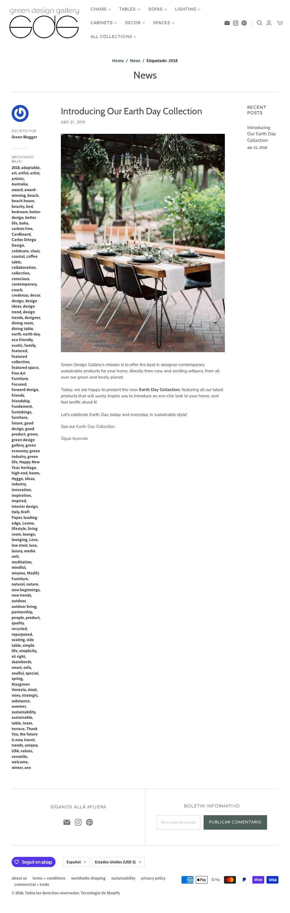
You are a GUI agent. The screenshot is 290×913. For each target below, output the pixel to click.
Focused (19, 384)
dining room (22, 323)
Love (33, 539)
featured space (25, 367)
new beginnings (26, 589)
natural (18, 584)
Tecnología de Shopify (100, 893)
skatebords (21, 662)
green (32, 434)
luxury (17, 551)
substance (21, 701)
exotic (17, 345)
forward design (25, 389)
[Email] (227, 23)
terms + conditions (49, 878)
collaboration (24, 267)
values (26, 751)
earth (16, 334)
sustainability (23, 712)
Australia (20, 184)
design (18, 301)
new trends (21, 595)
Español (74, 862)
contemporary (24, 284)
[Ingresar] (269, 23)
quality (18, 623)
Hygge (17, 478)
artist (34, 173)
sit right (18, 656)
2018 (16, 167)
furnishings (21, 412)
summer (19, 706)
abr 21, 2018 (73, 122)
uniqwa (31, 745)
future (17, 423)
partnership (22, 612)
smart (17, 667)
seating (18, 639)
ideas (30, 478)
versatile (19, 756)
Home (118, 60)
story (16, 695)
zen (27, 767)
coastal (18, 256)
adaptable (30, 167)
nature (32, 584)
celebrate (20, 251)
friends (18, 395)
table (16, 723)
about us (19, 878)
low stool (19, 545)
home (34, 473)
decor (35, 295)
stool (32, 689)
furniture (19, 417)
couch (17, 290)
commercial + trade (31, 884)
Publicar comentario (235, 822)
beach (33, 195)
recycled (19, 628)
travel (29, 739)
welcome (20, 762)
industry (19, 484)
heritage (28, 467)
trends (17, 745)
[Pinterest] (244, 23)
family (29, 345)
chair (35, 251)
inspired (19, 500)
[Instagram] (235, 23)
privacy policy (153, 878)
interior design (25, 506)
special (31, 673)
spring (17, 678)
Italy (15, 512)
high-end (19, 473)
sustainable (22, 717)
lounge (29, 534)
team (27, 723)
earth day (31, 334)
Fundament (22, 406)
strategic (30, 695)
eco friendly (22, 339)
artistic (18, 178)
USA (15, 751)
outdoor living (24, 606)
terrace (18, 728)
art (14, 173)
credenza (20, 295)
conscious (20, 278)
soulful (18, 673)
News (135, 60)
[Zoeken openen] (260, 23)
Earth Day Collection (95, 426)
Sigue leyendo (74, 438)
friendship (21, 401)
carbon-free (22, 228)
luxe (33, 545)
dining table (22, 328)
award (17, 189)
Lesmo (28, 523)
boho (23, 223)
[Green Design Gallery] (44, 23)
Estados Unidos (115, 862)
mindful (18, 567)
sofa (27, 667)
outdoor (18, 601)
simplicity (27, 650)
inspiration (21, 495)
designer (32, 317)
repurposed (22, 634)
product (33, 617)
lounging (19, 539)
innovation (21, 489)
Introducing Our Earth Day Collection (131, 111)
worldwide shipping (88, 878)
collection (20, 273)
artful (23, 173)
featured (19, 350)
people (18, 617)
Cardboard (21, 234)
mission (18, 573)
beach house (23, 200)
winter (17, 767)
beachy (18, 206)
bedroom (20, 212)
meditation (21, 562)
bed (29, 206)
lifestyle (19, 528)
